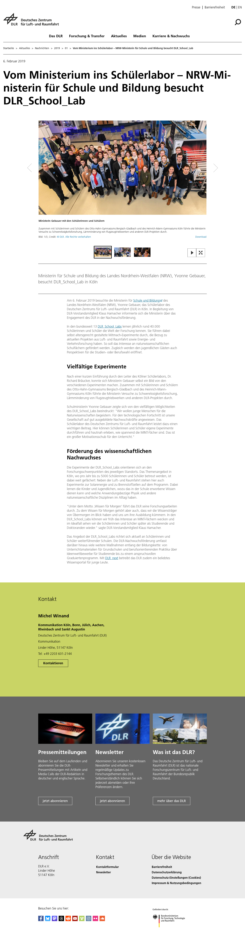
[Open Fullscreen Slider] (200, 253)
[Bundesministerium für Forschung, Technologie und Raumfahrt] (172, 931)
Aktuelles (119, 35)
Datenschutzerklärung (167, 872)
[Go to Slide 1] (103, 252)
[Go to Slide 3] (142, 252)
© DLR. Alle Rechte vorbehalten (74, 236)
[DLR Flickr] (95, 920)
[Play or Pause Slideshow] (192, 253)
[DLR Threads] (61, 920)
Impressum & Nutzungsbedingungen (176, 883)
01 (66, 48)
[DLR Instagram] (88, 920)
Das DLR (56, 35)
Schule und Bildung (146, 300)
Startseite (8, 48)
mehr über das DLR (171, 801)
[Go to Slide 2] (122, 252)
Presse (196, 7)
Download (200, 236)
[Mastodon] (54, 920)
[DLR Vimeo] (81, 920)
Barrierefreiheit (215, 7)
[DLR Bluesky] (47, 920)
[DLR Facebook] (41, 920)
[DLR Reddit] (68, 920)
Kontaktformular (107, 867)
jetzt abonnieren (55, 801)
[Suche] (238, 21)
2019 (57, 48)
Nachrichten (42, 48)
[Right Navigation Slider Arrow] (203, 168)
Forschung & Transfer (87, 35)
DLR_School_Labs (110, 326)
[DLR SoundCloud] (102, 920)
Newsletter (103, 872)
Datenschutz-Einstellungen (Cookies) (176, 877)
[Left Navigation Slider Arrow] (44, 168)
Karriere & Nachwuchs (171, 35)
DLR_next (111, 558)
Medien (139, 35)
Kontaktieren (53, 663)
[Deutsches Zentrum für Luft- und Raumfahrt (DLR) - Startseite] (32, 21)
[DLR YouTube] (75, 920)
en (240, 7)
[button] (122, 183)
